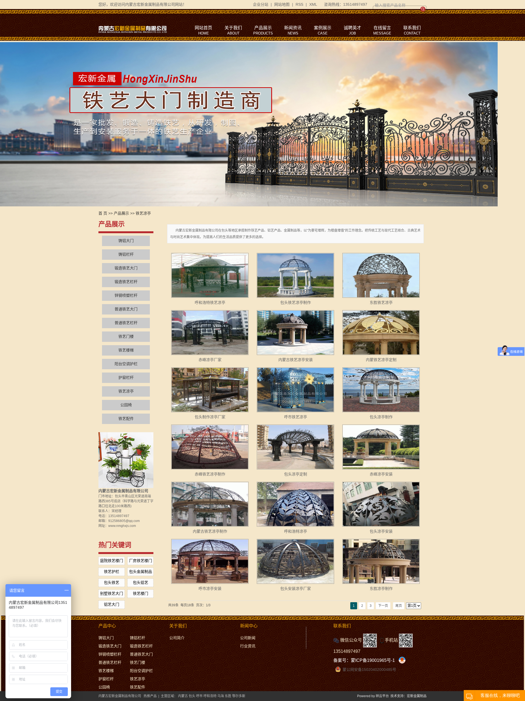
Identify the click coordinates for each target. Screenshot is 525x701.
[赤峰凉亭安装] (381, 447)
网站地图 (282, 4)
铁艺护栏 (111, 571)
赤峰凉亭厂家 (210, 359)
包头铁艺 (111, 582)
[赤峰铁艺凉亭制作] (210, 447)
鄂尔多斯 (238, 696)
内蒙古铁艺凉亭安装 (295, 359)
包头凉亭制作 (381, 417)
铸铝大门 (126, 241)
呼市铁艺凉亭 (295, 417)
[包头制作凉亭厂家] (210, 389)
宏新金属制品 (417, 696)
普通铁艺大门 (126, 309)
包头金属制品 (140, 571)
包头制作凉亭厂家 (210, 417)
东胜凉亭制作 (381, 588)
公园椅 (126, 405)
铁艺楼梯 (126, 350)
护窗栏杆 (126, 378)
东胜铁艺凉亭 (381, 302)
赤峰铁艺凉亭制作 (210, 474)
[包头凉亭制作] (381, 389)
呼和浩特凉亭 (295, 531)
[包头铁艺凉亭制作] (295, 275)
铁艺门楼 (126, 336)
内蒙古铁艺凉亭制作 (210, 531)
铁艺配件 (126, 419)
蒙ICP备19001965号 (371, 660)
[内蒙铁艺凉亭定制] (381, 332)
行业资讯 (247, 646)
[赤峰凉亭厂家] (210, 332)
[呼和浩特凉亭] (295, 504)
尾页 (398, 606)
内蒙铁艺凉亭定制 (381, 359)
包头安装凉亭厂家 (295, 588)
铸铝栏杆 (126, 254)
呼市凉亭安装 (210, 588)
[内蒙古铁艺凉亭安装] (295, 332)
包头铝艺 (140, 582)
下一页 (383, 606)
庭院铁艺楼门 (111, 560)
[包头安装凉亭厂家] (295, 561)
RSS (299, 4)
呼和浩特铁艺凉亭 (210, 302)
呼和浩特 (210, 696)
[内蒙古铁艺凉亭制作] (210, 504)
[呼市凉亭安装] (210, 561)
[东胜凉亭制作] (381, 561)
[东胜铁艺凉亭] (381, 275)
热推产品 (150, 696)
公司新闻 (247, 638)
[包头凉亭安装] (381, 504)
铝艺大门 (111, 604)
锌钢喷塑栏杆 (126, 295)
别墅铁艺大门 (111, 593)
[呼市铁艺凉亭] (295, 389)
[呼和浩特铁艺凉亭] (210, 275)
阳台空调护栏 (126, 364)
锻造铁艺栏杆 (126, 282)
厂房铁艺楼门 (140, 560)
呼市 (199, 696)
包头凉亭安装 (381, 531)
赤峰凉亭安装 (381, 474)
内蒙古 (183, 696)
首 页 (102, 213)
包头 (192, 696)
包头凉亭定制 (295, 474)
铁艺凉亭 (143, 213)
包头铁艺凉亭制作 (295, 302)
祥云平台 (382, 696)
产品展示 (121, 213)
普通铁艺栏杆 (126, 323)
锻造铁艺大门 (126, 268)
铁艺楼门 (140, 593)
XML (313, 4)
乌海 (220, 696)
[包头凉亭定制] (295, 447)
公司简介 (177, 638)
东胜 (228, 696)
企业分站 (260, 4)
